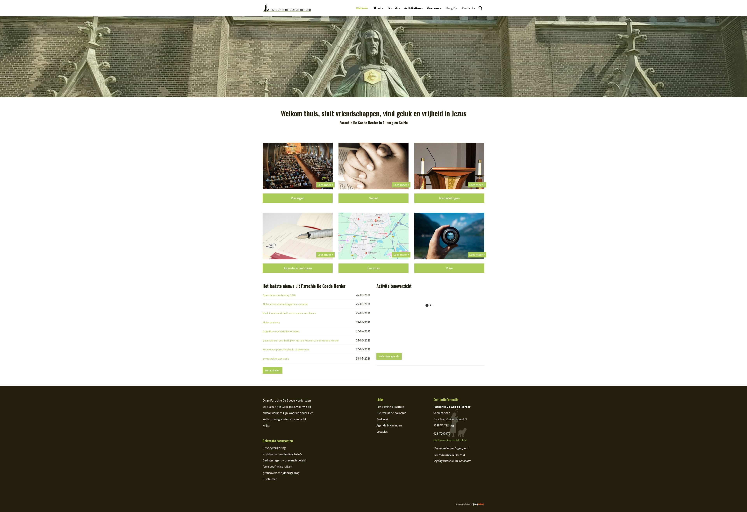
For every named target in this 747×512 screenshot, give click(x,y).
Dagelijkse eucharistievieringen (281, 331)
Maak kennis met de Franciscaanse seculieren (289, 313)
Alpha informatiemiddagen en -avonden (285, 304)
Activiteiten (412, 8)
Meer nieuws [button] (272, 370)
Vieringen (297, 198)
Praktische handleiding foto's (282, 454)
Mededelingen (449, 198)
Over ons (433, 8)
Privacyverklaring (274, 448)
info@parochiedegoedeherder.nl (450, 439)
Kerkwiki (382, 419)
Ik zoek (393, 8)
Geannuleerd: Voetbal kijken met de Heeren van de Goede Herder (301, 340)
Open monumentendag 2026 (279, 295)
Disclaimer (270, 479)
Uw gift (451, 8)
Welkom (362, 8)
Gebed (373, 198)
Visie (449, 268)
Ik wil (377, 8)
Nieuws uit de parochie (391, 413)
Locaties (373, 268)
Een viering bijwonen (390, 407)
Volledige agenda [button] (389, 356)
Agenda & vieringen (298, 268)
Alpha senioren (271, 322)
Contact (467, 8)
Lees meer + (325, 185)
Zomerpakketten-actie (276, 358)
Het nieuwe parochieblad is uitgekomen (286, 349)
